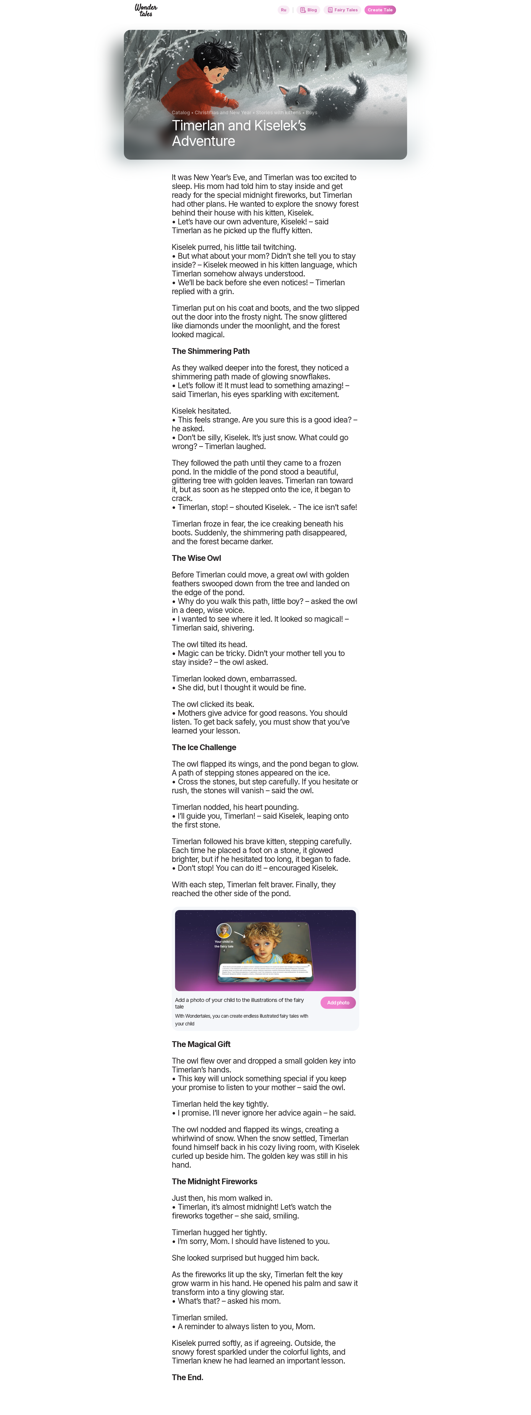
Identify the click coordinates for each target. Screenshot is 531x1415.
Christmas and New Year (223, 112)
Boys (311, 112)
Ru (283, 9)
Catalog (181, 112)
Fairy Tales (346, 9)
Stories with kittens (278, 112)
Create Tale (380, 9)
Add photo (338, 1002)
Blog (312, 9)
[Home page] (146, 13)
